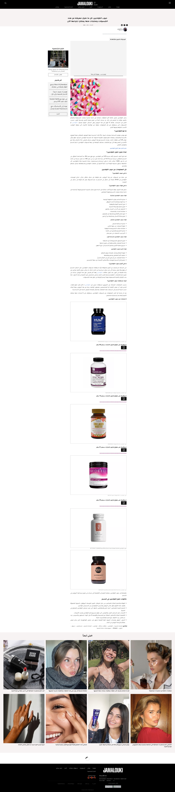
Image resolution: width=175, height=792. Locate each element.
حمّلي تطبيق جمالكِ (113, 783)
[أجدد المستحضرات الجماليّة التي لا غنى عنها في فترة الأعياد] (23, 664)
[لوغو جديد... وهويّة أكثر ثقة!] (98, 57)
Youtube (102, 780)
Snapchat (123, 779)
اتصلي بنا (94, 783)
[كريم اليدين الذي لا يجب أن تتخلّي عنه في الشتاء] (23, 718)
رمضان (57, 7)
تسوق (73, 626)
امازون (120, 628)
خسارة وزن (79, 626)
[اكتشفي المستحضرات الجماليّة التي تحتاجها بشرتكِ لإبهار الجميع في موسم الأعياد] (151, 718)
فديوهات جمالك (73, 768)
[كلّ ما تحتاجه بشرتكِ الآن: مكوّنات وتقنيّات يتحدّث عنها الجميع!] (108, 664)
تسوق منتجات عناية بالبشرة (104, 628)
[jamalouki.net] (87, 3)
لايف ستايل (81, 7)
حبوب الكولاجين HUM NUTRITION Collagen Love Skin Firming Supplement (112, 341)
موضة (118, 7)
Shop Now (124, 347)
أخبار (91, 7)
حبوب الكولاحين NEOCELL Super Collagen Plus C (117, 495)
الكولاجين (74, 122)
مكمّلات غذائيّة (102, 626)
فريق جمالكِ (79, 783)
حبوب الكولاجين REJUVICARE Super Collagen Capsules (116, 393)
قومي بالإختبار (58, 74)
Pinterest (110, 779)
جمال (109, 7)
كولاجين (95, 626)
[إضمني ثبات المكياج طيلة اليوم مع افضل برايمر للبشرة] (66, 718)
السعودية (100, 7)
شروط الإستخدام (71, 783)
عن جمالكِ (87, 783)
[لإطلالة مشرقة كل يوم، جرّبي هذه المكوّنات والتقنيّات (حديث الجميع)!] (66, 664)
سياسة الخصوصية (61, 783)
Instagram (102, 779)
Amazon (115, 628)
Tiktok (109, 780)
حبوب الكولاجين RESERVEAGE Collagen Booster (117, 444)
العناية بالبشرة (118, 626)
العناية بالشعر (88, 626)
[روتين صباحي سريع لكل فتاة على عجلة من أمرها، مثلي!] (108, 718)
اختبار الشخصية (69, 7)
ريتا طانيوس (120, 29)
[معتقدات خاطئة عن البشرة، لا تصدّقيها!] (151, 664)
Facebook (117, 779)
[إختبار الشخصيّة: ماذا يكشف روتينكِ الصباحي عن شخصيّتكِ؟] (58, 59)
